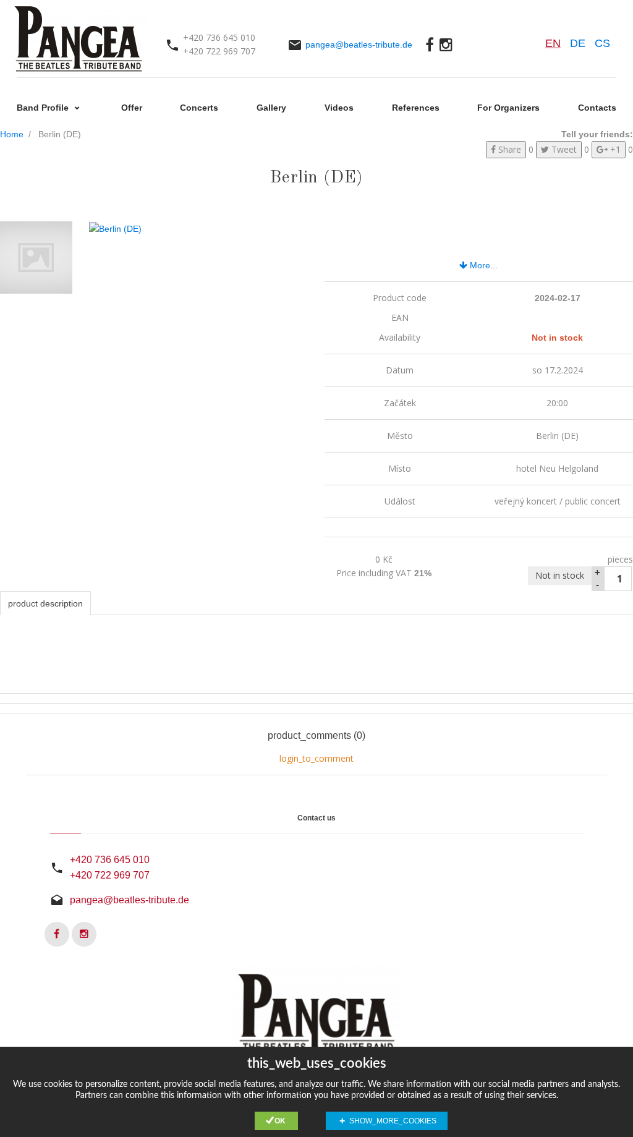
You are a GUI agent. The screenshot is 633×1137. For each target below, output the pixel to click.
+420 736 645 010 (110, 859)
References (416, 108)
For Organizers (508, 108)
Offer (131, 108)
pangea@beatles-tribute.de (358, 44)
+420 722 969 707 (110, 875)
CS (602, 43)
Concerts (199, 108)
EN (553, 43)
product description (45, 603)
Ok (280, 1121)
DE (577, 43)
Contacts (597, 108)
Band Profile (44, 108)
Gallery (271, 108)
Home (11, 134)
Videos (339, 108)
